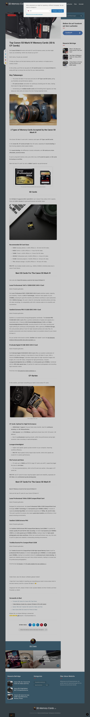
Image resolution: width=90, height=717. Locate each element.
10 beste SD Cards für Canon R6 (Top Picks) (25, 601)
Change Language (58, 11)
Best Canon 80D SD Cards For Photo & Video (25, 609)
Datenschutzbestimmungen (43, 713)
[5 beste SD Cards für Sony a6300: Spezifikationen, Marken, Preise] (10, 696)
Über (75, 4)
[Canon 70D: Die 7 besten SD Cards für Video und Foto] (10, 683)
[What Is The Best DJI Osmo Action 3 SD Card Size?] (65, 50)
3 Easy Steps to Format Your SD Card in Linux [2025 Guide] (75, 63)
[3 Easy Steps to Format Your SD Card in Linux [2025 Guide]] (65, 64)
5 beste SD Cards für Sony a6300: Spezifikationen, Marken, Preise (21, 696)
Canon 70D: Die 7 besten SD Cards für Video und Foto (27, 607)
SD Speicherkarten (72, 681)
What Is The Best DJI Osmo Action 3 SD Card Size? (75, 50)
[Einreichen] (81, 16)
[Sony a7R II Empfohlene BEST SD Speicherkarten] (10, 690)
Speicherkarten (11, 15)
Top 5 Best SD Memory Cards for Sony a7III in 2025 (75, 57)
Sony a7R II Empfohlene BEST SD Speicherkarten (21, 689)
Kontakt (81, 4)
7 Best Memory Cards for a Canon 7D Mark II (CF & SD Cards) (29, 604)
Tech (47, 685)
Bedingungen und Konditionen (54, 713)
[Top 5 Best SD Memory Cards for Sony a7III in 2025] (65, 57)
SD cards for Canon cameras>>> (27, 370)
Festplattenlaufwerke (40, 682)
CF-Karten (20, 564)
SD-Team (33, 646)
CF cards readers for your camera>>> (36, 564)
